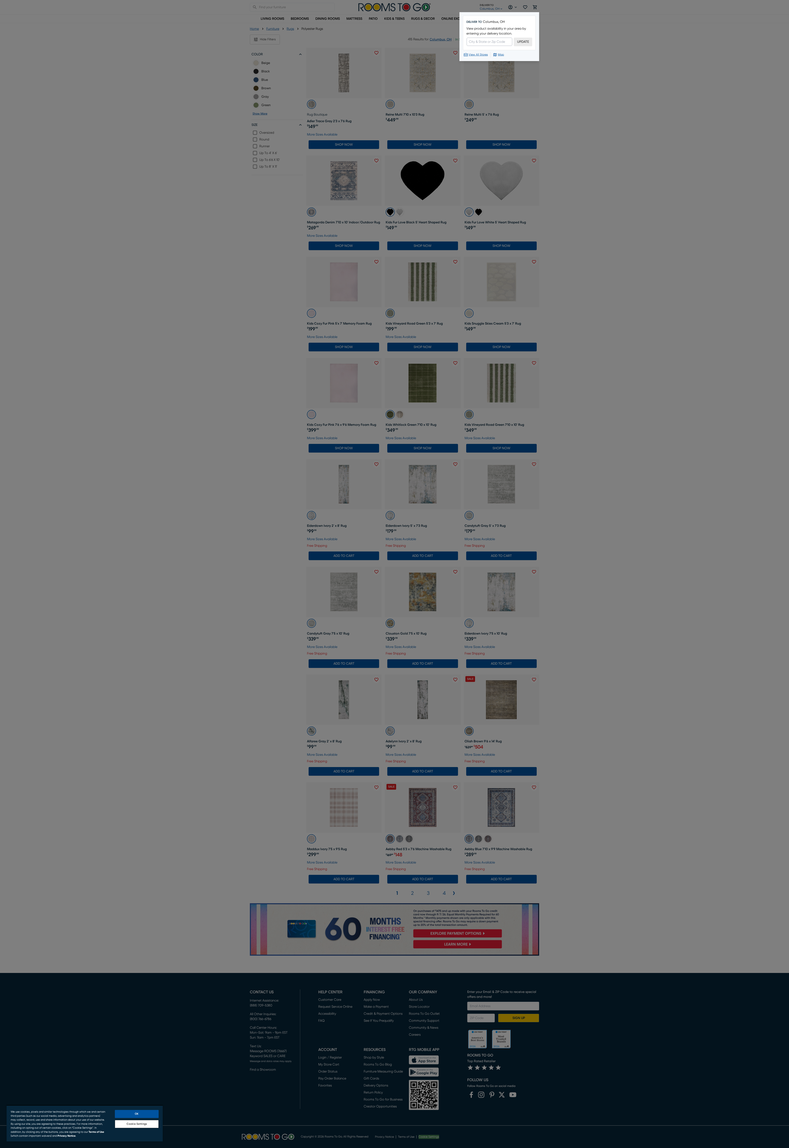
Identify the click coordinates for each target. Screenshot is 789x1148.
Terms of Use (96, 1132)
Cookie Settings (137, 1124)
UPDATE (523, 41)
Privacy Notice (67, 1136)
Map (501, 54)
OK (136, 1114)
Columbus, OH (494, 21)
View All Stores (478, 54)
